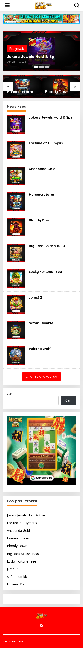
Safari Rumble (41, 323)
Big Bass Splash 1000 (47, 246)
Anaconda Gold (42, 169)
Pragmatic (16, 48)
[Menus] (7, 5)
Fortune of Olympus (46, 143)
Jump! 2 (35, 297)
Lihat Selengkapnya (41, 376)
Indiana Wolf (40, 348)
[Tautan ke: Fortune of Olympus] (16, 150)
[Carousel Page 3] (47, 67)
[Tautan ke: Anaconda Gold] (16, 175)
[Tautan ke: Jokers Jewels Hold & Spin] (16, 124)
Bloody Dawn (57, 91)
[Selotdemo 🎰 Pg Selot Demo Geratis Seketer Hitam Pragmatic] (42, 5)
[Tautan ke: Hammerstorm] (16, 201)
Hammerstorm (20, 91)
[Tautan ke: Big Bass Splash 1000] (16, 252)
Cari (10, 393)
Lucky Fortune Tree (45, 271)
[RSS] (41, 626)
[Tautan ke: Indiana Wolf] (16, 355)
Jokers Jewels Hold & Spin (32, 56)
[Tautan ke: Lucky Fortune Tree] (16, 278)
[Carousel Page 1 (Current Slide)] (36, 67)
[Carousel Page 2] (41, 67)
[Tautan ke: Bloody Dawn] (16, 227)
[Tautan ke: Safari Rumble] (16, 329)
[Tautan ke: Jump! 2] (16, 304)
